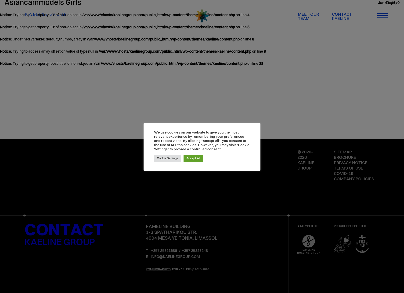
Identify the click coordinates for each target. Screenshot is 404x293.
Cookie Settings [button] (167, 158)
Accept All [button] (193, 158)
